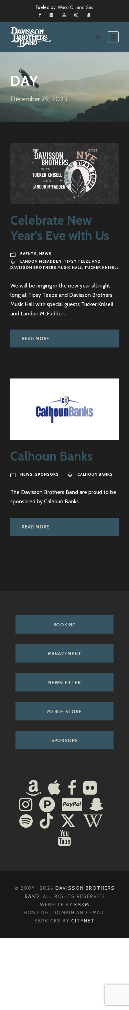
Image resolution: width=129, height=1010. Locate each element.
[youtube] (64, 15)
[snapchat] (89, 15)
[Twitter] (68, 822)
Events (28, 253)
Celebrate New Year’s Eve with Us (59, 227)
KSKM (81, 904)
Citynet (83, 921)
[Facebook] (71, 788)
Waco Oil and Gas (75, 7)
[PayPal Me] (72, 805)
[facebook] (40, 15)
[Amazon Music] (33, 788)
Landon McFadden (41, 261)
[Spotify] (26, 822)
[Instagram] (25, 805)
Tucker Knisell (101, 267)
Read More (36, 338)
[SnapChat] (96, 805)
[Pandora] (47, 805)
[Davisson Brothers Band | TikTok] (46, 822)
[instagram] (76, 15)
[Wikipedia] (93, 822)
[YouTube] (64, 838)
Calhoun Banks (51, 456)
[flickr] (51, 15)
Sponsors (47, 474)
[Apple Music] (54, 788)
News (45, 253)
